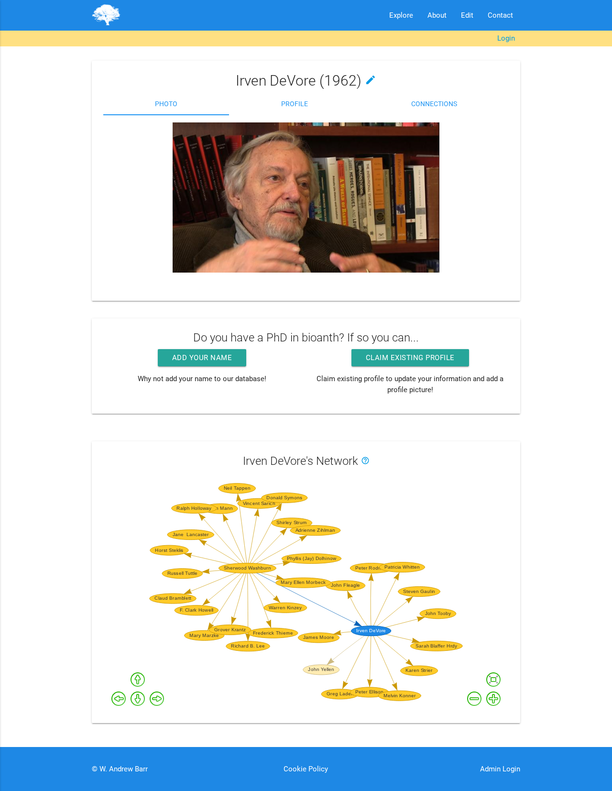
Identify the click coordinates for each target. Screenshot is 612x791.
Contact (500, 15)
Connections (434, 104)
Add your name (202, 357)
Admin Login (500, 769)
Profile (294, 104)
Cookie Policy (306, 769)
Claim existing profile (410, 357)
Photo (166, 104)
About (437, 15)
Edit (467, 15)
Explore (401, 15)
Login (506, 38)
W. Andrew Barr (123, 769)
